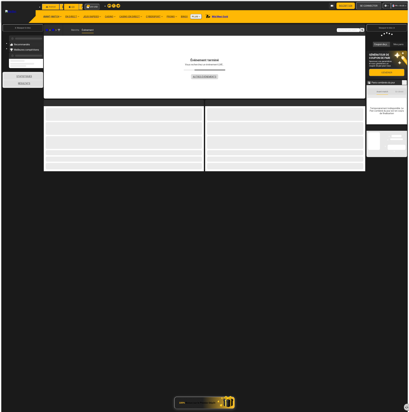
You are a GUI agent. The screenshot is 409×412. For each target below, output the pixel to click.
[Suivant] (215, 102)
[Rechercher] (362, 30)
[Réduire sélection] (36, 79)
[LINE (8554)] (47, 30)
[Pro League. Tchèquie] (59, 30)
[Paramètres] (387, 6)
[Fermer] (404, 173)
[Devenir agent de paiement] (332, 6)
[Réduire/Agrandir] (404, 125)
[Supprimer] (362, 102)
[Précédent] (40, 53)
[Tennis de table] (53, 30)
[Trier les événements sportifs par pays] (40, 79)
